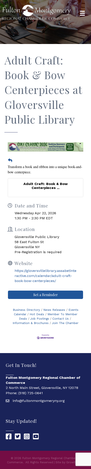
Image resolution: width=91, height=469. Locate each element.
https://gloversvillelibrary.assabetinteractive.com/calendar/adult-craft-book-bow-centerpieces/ (45, 276)
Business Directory (26, 309)
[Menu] (82, 13)
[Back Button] (10, 161)
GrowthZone (75, 462)
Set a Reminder (45, 294)
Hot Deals (37, 314)
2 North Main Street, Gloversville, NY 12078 (42, 388)
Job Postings (39, 318)
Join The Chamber (65, 323)
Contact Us (60, 318)
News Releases (54, 309)
